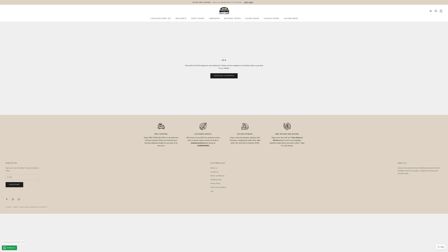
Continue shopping (224, 76)
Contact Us (214, 172)
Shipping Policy (216, 179)
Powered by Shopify (38, 207)
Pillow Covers (252, 18)
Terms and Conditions (218, 187)
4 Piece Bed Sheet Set (160, 18)
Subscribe (14, 185)
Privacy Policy (215, 183)
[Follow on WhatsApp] (19, 199)
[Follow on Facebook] (7, 199)
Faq (211, 191)
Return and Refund (217, 176)
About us (213, 168)
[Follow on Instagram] (13, 199)
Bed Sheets (181, 18)
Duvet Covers (197, 18)
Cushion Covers (271, 18)
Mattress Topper (232, 18)
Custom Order (291, 18)
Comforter (214, 18)
